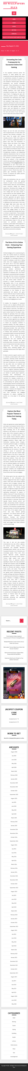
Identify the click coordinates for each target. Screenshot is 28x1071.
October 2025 (14, 791)
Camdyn (8, 234)
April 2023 (14, 907)
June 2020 (14, 1000)
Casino (14, 26)
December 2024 (14, 829)
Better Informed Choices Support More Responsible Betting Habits (14, 653)
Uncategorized (14, 1056)
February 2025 (14, 822)
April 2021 (14, 992)
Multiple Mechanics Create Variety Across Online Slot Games (14, 642)
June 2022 (14, 938)
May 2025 (14, 810)
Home (14, 19)
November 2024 (14, 833)
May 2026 (14, 763)
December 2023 (14, 876)
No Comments (14, 235)
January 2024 (14, 872)
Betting (14, 30)
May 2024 (14, 856)
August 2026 (14, 752)
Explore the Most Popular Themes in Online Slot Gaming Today (14, 415)
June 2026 (14, 759)
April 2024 (14, 860)
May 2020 (14, 1004)
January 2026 (14, 779)
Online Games (14, 1045)
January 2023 (14, 919)
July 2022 (14, 934)
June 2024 (14, 853)
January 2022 (14, 957)
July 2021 (14, 981)
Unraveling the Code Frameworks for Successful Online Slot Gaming (14, 63)
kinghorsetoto (19, 163)
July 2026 (14, 756)
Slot (21, 402)
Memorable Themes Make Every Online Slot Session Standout (14, 648)
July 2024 (14, 849)
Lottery (14, 1041)
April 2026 (14, 767)
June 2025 (14, 806)
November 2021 (14, 965)
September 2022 (14, 926)
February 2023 (14, 915)
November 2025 (14, 787)
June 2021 (14, 984)
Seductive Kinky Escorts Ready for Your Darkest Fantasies (14, 659)
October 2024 (14, 837)
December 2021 (14, 961)
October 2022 (14, 922)
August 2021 (14, 977)
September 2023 (14, 888)
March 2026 (14, 771)
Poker (14, 23)
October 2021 (14, 969)
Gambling (14, 33)
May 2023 (14, 903)
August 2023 (14, 891)
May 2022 (14, 942)
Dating (14, 1029)
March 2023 (14, 911)
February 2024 (14, 868)
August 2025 (14, 798)
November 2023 (14, 880)
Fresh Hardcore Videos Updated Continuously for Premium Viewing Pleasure (14, 637)
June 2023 (14, 899)
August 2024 (14, 845)
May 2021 (14, 988)
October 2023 (14, 884)
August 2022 (14, 930)
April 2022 (14, 946)
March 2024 (14, 864)
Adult (14, 1018)
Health (14, 1037)
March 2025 (14, 818)
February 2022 (14, 953)
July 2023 (14, 895)
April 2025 (14, 814)
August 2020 (14, 996)
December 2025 (14, 783)
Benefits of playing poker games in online (14, 37)
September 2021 (14, 973)
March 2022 (14, 950)
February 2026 (14, 775)
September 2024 (14, 841)
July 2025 (14, 802)
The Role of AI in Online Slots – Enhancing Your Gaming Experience (14, 245)
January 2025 (14, 825)
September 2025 (14, 794)
